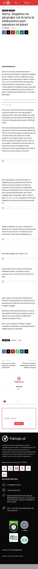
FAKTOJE (6, 28)
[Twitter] (22, 468)
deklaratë (7, 82)
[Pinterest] (13, 32)
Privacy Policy (7, 556)
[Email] (26, 32)
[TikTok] (28, 468)
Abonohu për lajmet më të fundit (19, 412)
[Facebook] (4, 32)
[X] (8, 32)
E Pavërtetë (19, 7)
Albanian (26, 3)
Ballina (4, 7)
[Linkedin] (22, 32)
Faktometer (11, 7)
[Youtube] (16, 468)
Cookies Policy (18, 556)
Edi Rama (13, 340)
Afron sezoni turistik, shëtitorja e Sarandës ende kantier (9, 365)
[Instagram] (10, 468)
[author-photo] (19, 380)
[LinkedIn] (4, 474)
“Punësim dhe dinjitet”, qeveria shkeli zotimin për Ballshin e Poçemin (28, 365)
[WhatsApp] (17, 32)
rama (19, 340)
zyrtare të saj (10, 198)
